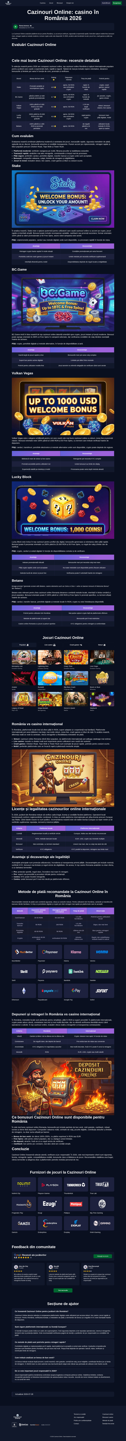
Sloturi (100, 645)
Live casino (49, 645)
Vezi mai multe (63, 1290)
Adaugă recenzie (102, 1256)
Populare (22, 645)
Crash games (74, 645)
